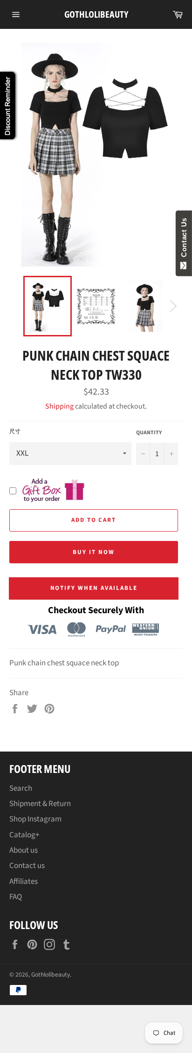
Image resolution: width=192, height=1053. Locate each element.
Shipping (59, 406)
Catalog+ (24, 835)
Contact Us (184, 239)
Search (20, 788)
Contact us (27, 865)
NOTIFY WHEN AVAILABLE (93, 588)
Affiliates (23, 881)
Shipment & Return (40, 803)
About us (23, 850)
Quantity (149, 433)
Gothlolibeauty (96, 14)
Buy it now (94, 552)
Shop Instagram (35, 819)
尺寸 (15, 432)
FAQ (15, 897)
